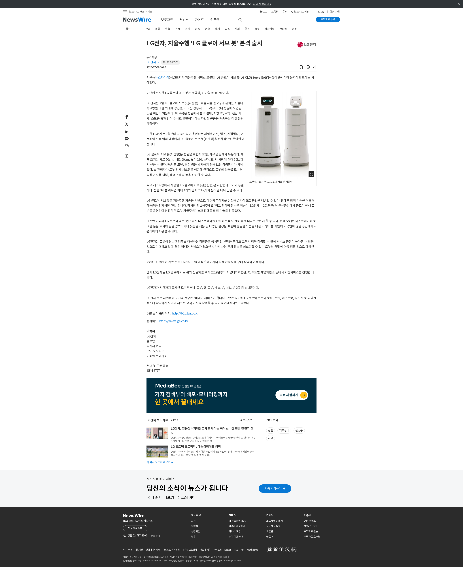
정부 (257, 29)
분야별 (194, 526)
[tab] (208, 515)
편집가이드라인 (153, 549)
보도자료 (167, 20)
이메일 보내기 (156, 356)
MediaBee (252, 549)
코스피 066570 (170, 62)
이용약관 (139, 549)
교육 (227, 29)
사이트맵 (217, 549)
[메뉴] (125, 11)
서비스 (183, 20)
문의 (284, 11)
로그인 (321, 11)
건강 (177, 29)
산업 (147, 29)
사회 (237, 29)
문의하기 (156, 536)
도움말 (275, 11)
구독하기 (248, 420)
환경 (247, 29)
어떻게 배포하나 (237, 526)
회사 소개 (127, 549)
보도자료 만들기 (274, 521)
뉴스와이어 (162, 78)
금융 (197, 29)
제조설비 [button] (284, 430)
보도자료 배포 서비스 (140, 11)
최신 (128, 29)
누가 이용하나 (236, 536)
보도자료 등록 (328, 19)
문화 (157, 29)
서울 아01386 (143, 560)
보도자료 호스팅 (312, 536)
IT (138, 29)
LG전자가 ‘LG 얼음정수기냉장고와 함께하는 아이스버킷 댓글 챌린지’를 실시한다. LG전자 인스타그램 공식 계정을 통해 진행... (213, 439)
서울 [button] (270, 438)
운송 (207, 29)
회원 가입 (335, 11)
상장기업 (269, 29)
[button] (301, 67)
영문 (294, 29)
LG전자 (152, 62)
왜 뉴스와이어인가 (238, 521)
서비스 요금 (235, 531)
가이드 (199, 20)
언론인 (214, 20)
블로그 (263, 11)
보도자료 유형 (273, 526)
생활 (167, 29)
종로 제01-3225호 (221, 557)
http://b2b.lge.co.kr (185, 313)
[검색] (240, 20)
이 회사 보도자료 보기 (159, 462)
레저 (217, 29)
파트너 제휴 (205, 549)
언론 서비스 (310, 521)
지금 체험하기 (262, 4)
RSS (175, 420)
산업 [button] (270, 430)
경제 (187, 29)
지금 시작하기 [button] (273, 488)
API (242, 549)
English (228, 549)
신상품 (283, 29)
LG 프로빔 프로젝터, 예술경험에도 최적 (196, 447)
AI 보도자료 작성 (300, 11)
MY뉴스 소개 (310, 526)
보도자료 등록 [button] (135, 528)
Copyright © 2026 (232, 560)
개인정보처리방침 (171, 549)
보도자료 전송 (311, 531)
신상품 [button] (299, 430)
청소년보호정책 (189, 549)
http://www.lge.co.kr (173, 321)
